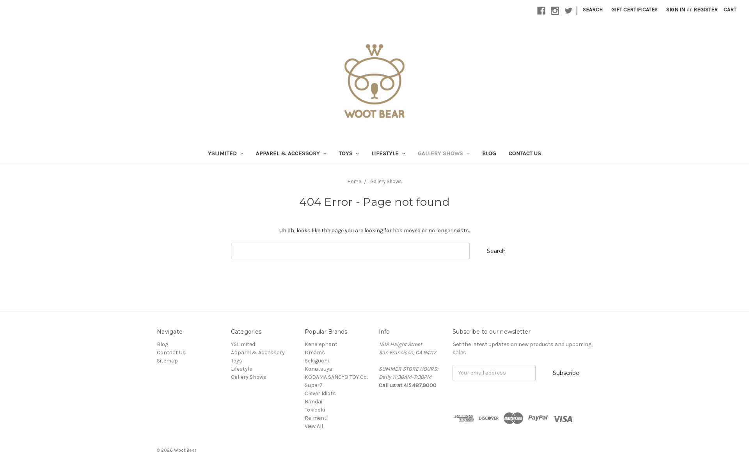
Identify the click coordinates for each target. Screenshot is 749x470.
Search (593, 9)
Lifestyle (385, 153)
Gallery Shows (441, 153)
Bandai (313, 401)
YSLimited (223, 153)
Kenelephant (321, 344)
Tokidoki (315, 409)
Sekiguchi (317, 360)
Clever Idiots (320, 393)
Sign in (675, 9)
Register (706, 9)
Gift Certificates (634, 9)
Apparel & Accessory (288, 153)
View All (314, 426)
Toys (346, 153)
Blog (489, 153)
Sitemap (167, 360)
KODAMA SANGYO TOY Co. (336, 377)
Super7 (314, 385)
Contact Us (525, 153)
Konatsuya (318, 369)
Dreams (315, 352)
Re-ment (316, 418)
